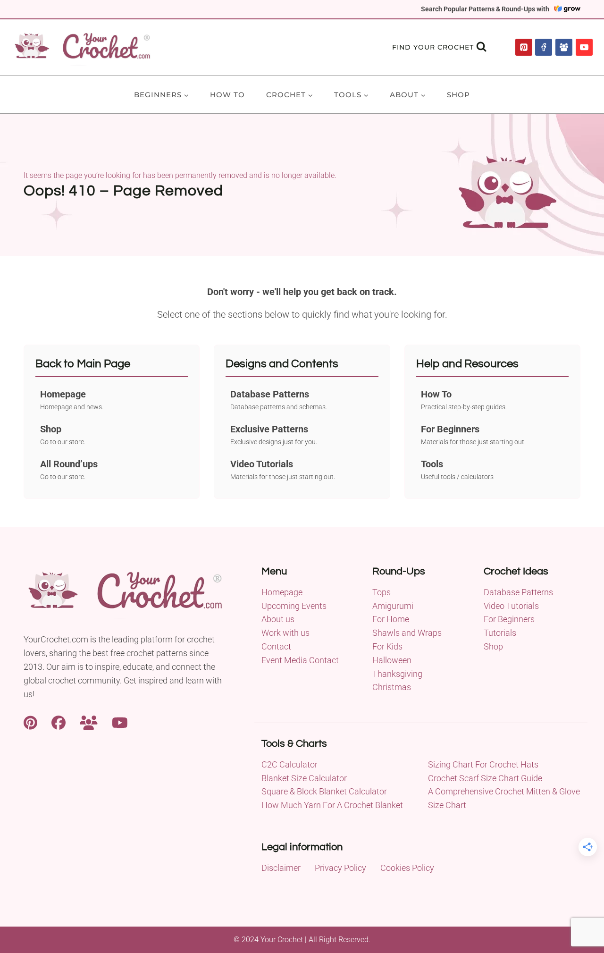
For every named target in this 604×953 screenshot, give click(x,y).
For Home (390, 619)
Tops (381, 592)
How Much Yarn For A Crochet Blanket (332, 805)
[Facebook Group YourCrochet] (89, 721)
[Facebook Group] (563, 47)
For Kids (387, 646)
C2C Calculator (289, 764)
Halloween (391, 660)
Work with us (285, 633)
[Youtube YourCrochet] (120, 721)
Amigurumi (392, 606)
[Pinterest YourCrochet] (30, 721)
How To (227, 94)
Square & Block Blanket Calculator (324, 791)
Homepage (281, 592)
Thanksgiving (397, 674)
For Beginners (509, 619)
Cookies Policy (407, 868)
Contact (276, 646)
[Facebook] (543, 47)
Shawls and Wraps (407, 633)
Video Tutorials (511, 606)
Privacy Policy (340, 868)
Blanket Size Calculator (304, 778)
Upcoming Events (294, 606)
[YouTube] (584, 47)
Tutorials (500, 633)
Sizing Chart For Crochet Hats (483, 764)
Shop (458, 94)
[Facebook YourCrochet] (58, 721)
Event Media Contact (300, 660)
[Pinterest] (523, 47)
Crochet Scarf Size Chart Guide (485, 778)
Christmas (391, 687)
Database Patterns (518, 592)
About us (277, 619)
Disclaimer (281, 868)
